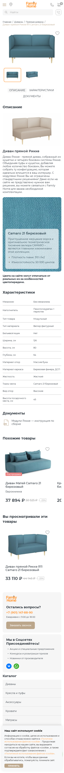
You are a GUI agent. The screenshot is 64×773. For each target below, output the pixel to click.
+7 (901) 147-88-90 (19, 612)
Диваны (18, 22)
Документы (32, 96)
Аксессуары (13, 702)
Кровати (11, 711)
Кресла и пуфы (15, 693)
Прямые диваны (35, 22)
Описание (17, 90)
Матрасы (11, 720)
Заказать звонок (20, 625)
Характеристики (41, 90)
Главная (7, 22)
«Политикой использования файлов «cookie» (29, 753)
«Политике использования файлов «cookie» (28, 740)
